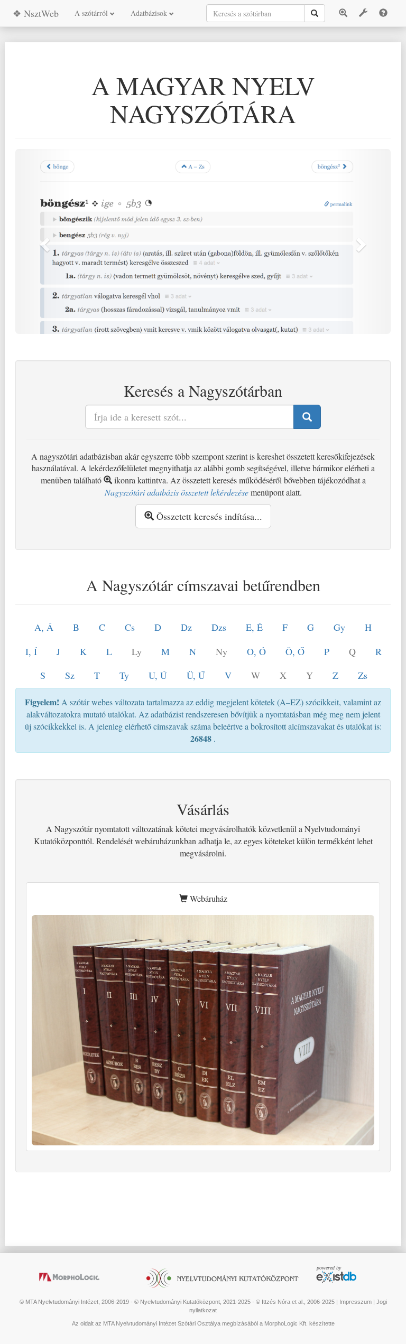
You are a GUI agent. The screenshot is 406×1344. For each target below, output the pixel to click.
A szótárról (92, 13)
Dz (186, 627)
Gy (339, 627)
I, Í (31, 651)
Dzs (218, 627)
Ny (221, 651)
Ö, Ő (294, 651)
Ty (124, 675)
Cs (130, 627)
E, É (254, 627)
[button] (43, 241)
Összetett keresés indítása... (208, 516)
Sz (70, 675)
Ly (137, 651)
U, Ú (158, 675)
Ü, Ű (196, 675)
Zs (362, 675)
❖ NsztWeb (36, 13)
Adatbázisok (150, 13)
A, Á (43, 627)
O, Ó (256, 651)
